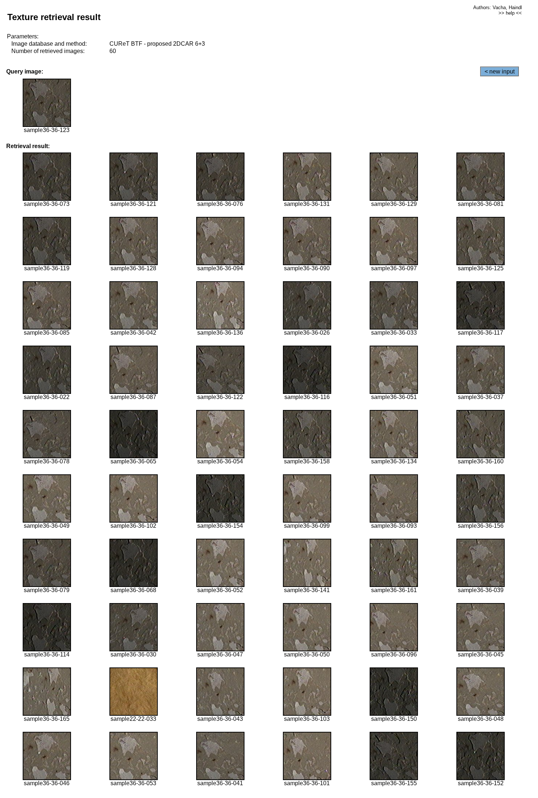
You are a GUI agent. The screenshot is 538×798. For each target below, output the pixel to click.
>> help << (510, 13)
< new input (500, 71)
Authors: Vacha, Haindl (497, 7)
